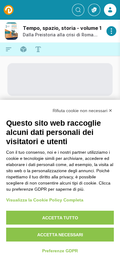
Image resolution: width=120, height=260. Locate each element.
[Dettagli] (111, 31)
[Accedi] (110, 10)
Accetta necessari (60, 234)
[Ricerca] (78, 10)
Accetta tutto (60, 217)
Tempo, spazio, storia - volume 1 (62, 28)
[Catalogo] (94, 10)
